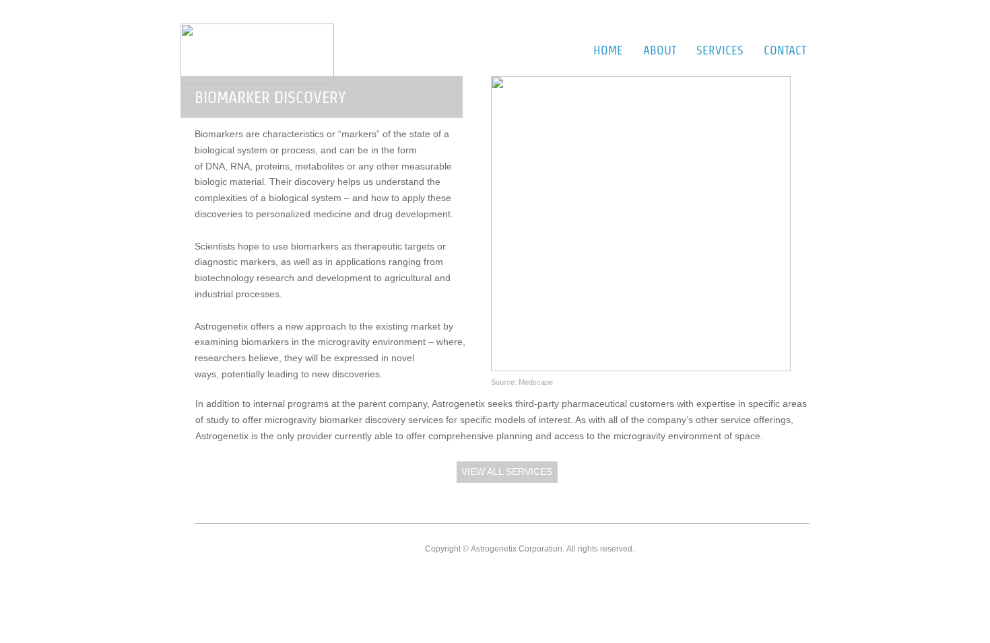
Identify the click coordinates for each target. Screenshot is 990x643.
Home (608, 50)
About (659, 50)
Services (720, 50)
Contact (785, 50)
